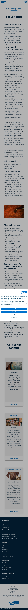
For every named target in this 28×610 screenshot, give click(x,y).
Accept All (14, 308)
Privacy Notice (14, 317)
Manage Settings (14, 314)
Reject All (14, 311)
